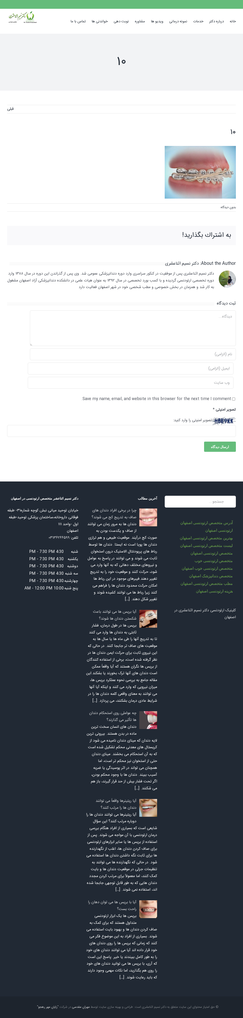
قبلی (10, 109)
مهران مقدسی (81, 1007)
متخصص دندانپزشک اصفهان (211, 576)
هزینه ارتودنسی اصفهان (214, 591)
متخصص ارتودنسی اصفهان (211, 553)
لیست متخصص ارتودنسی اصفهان (206, 545)
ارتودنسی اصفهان (219, 530)
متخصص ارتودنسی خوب (213, 561)
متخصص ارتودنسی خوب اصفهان (207, 568)
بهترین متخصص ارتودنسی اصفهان (206, 538)
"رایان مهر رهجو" (48, 1007)
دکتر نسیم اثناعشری (182, 263)
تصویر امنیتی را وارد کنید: (192, 420)
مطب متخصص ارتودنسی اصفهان (206, 583)
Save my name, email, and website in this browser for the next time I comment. (156, 399)
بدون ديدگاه (228, 207)
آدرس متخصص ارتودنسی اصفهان (206, 523)
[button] (63, 21)
